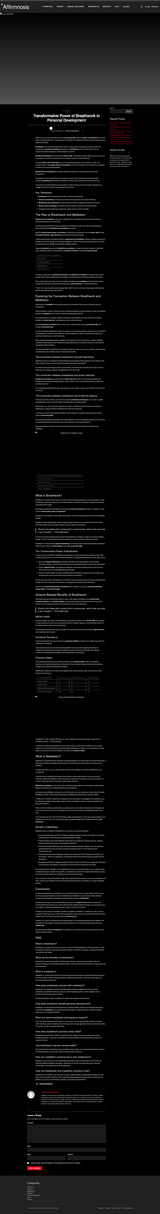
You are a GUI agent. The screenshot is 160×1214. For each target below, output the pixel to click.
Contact (107, 1208)
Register (156, 6)
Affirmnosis (34, 1208)
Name (29, 1146)
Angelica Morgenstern (57, 131)
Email (29, 1154)
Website (70, 1154)
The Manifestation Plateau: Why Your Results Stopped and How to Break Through (121, 137)
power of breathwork (46, 1084)
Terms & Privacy (115, 1208)
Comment (31, 1123)
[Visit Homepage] (15, 6)
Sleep (117, 6)
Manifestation (93, 6)
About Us (101, 1208)
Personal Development (75, 6)
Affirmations (47, 6)
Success (126, 6)
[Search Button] (142, 6)
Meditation (107, 6)
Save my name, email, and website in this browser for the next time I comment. (56, 1163)
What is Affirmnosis (127, 1208)
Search (112, 108)
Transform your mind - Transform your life (48, 1208)
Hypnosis (59, 6)
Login (148, 6)
